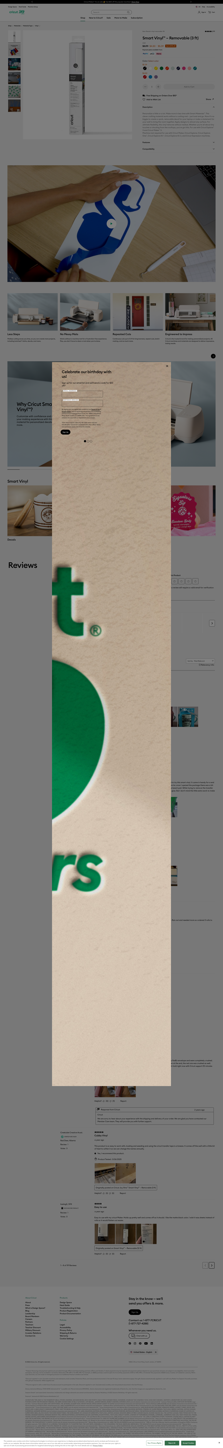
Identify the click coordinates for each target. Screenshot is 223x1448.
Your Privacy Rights (154, 1443)
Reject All (172, 1443)
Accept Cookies (188, 1443)
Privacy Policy (66, 411)
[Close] (167, 366)
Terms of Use (95, 409)
